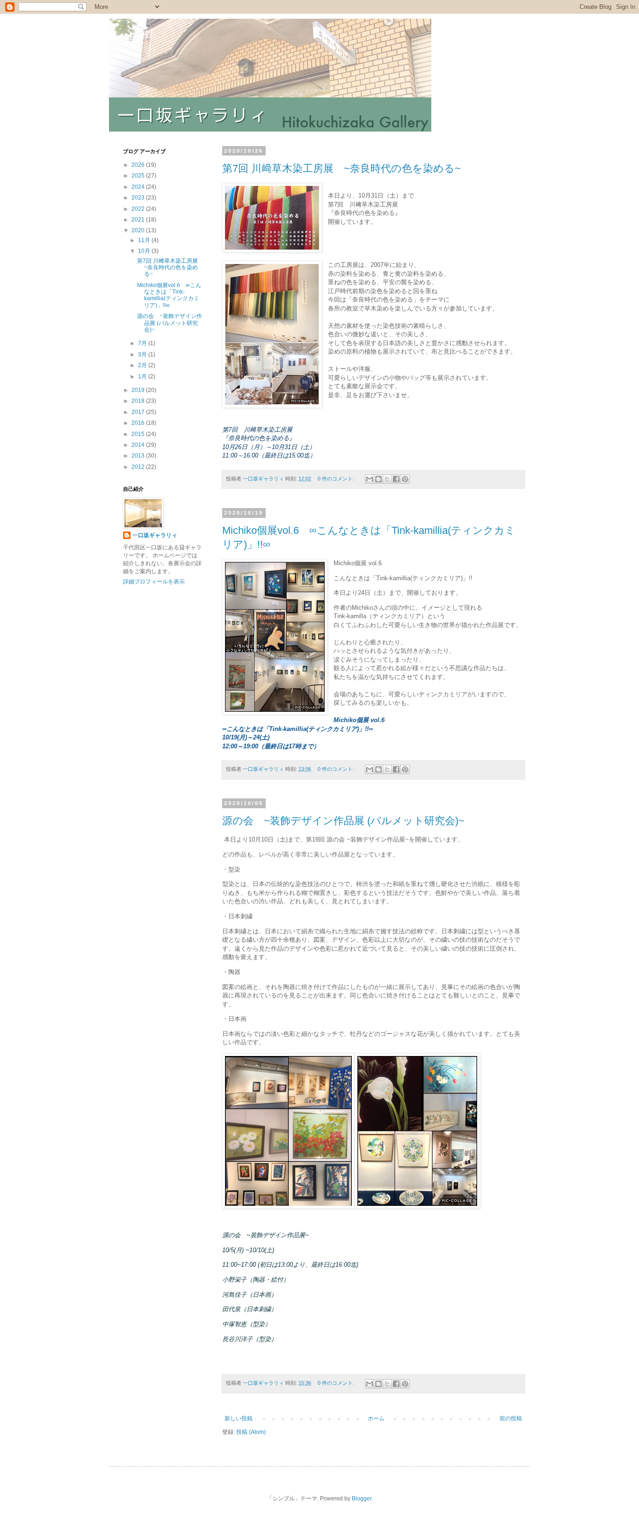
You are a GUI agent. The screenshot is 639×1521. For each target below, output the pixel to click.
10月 (145, 251)
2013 (138, 455)
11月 (145, 240)
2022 (138, 209)
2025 (138, 175)
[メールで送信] (369, 479)
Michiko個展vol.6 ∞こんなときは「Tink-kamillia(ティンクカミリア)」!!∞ (169, 295)
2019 (138, 390)
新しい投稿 (239, 1418)
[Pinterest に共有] (405, 479)
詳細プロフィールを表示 (154, 581)
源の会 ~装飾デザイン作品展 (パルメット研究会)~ (343, 821)
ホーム (376, 1418)
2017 (138, 412)
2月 (143, 365)
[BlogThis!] (378, 479)
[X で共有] (387, 479)
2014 (138, 445)
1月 (143, 376)
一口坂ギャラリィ (154, 535)
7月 (143, 343)
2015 (138, 434)
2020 (138, 230)
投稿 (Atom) (251, 1432)
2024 (138, 187)
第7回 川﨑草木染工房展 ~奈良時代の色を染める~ (341, 168)
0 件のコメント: (337, 478)
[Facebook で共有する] (396, 479)
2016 (138, 423)
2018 (138, 401)
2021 (138, 219)
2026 (138, 165)
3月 (143, 354)
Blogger (361, 1498)
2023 (138, 197)
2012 (138, 467)
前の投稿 (511, 1418)
